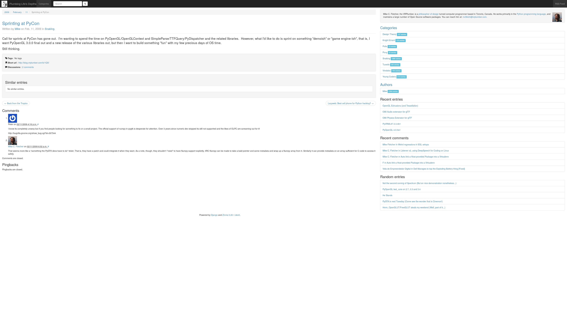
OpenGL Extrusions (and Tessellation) (400, 105)
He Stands (387, 195)
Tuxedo (391, 64)
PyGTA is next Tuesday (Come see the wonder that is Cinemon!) (413, 201)
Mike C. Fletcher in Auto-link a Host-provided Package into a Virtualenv (416, 156)
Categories (44, 3)
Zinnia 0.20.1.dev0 (231, 214)
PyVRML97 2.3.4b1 (392, 123)
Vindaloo (391, 70)
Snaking (49, 29)
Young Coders (394, 76)
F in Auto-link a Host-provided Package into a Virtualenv (409, 162)
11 (26, 12)
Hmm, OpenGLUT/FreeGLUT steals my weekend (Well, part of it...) (414, 207)
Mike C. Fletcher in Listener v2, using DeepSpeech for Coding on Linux (416, 150)
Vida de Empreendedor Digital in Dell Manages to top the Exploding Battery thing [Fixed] (424, 168)
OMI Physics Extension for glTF (397, 117)
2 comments (28, 67)
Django (214, 214)
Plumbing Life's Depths (22, 4)
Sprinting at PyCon (20, 23)
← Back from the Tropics (15, 103)
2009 (6, 12)
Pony (389, 52)
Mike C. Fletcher (15, 146)
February (17, 12)
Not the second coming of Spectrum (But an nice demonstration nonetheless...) (419, 183)
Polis (389, 46)
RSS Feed (560, 3)
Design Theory (394, 34)
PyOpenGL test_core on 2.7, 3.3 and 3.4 (402, 189)
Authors (386, 84)
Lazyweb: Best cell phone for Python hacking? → (351, 103)
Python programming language (531, 13)
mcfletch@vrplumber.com (475, 16)
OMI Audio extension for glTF (396, 111)
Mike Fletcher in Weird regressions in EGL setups (406, 144)
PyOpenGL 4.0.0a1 (392, 129)
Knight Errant (394, 40)
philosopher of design (429, 13)
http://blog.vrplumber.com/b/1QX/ (33, 62)
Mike (17, 29)
